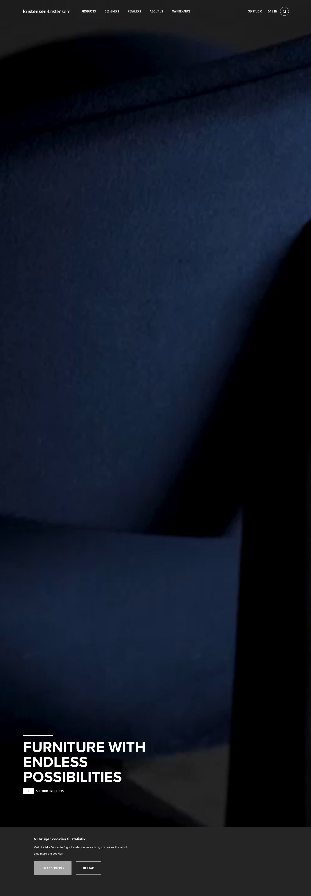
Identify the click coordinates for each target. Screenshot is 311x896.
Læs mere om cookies (48, 853)
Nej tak (88, 868)
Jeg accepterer (53, 868)
